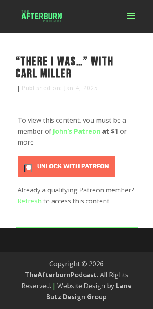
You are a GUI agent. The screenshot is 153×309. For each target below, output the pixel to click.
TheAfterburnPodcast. (61, 274)
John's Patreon (76, 131)
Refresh (30, 200)
